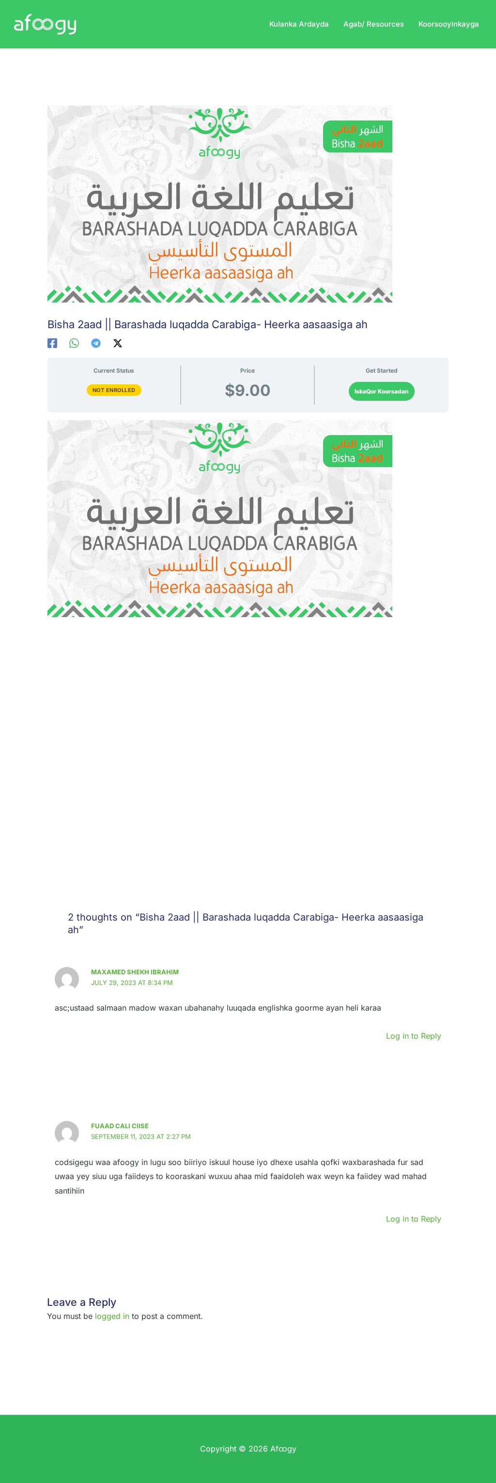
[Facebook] (52, 342)
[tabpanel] (247, 635)
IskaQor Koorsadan (382, 391)
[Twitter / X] (118, 342)
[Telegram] (96, 342)
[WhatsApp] (74, 342)
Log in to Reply (413, 1036)
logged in (112, 1316)
